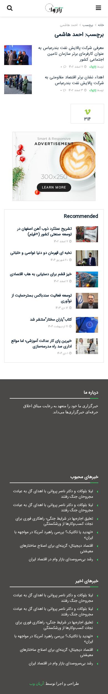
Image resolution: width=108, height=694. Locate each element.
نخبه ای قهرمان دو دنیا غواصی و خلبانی (41, 253)
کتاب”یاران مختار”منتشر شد (51, 319)
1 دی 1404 (63, 353)
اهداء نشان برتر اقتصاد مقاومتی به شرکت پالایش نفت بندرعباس (74, 80)
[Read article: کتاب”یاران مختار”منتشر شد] (87, 325)
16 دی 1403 (62, 308)
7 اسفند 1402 (76, 67)
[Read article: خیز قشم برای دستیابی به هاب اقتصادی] (87, 279)
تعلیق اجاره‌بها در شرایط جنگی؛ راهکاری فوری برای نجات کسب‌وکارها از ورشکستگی (54, 521)
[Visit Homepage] (54, 8)
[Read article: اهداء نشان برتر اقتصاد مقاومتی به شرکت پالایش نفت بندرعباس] (18, 84)
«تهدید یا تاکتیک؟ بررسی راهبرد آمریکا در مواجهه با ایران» (53, 535)
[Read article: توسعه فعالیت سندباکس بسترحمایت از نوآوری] (87, 301)
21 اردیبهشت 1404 (58, 326)
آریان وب (36, 683)
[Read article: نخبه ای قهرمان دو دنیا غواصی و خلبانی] (87, 258)
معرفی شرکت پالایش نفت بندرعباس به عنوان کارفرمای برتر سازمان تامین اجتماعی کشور (71, 54)
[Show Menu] (98, 8)
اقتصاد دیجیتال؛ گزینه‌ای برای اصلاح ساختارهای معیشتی (56, 548)
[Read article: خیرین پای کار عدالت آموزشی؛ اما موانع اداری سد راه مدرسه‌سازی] (87, 346)
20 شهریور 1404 (60, 260)
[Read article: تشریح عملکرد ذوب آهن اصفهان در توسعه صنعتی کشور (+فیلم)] (87, 234)
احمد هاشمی (69, 25)
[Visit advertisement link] (54, 166)
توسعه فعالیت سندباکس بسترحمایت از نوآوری (42, 298)
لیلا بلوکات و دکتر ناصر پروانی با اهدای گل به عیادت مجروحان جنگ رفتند (53, 494)
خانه (101, 25)
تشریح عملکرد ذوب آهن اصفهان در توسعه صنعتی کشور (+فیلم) (44, 231)
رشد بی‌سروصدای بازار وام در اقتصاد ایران (61, 559)
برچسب (88, 25)
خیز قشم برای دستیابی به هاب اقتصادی (41, 274)
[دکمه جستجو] (9, 8)
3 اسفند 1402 (76, 90)
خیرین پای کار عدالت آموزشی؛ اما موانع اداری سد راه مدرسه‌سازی (41, 343)
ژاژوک (92, 67)
